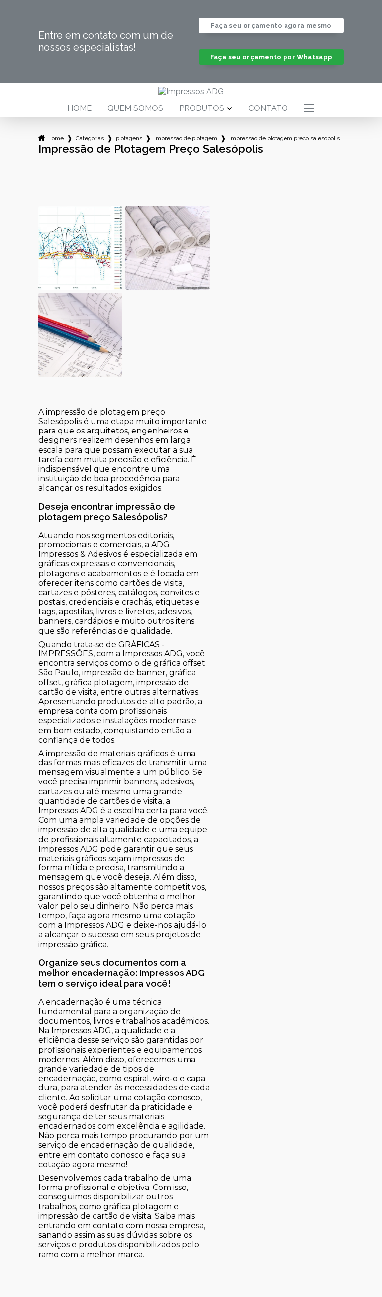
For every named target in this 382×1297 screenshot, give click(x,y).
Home (79, 108)
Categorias (90, 138)
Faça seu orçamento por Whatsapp (271, 57)
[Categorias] (309, 108)
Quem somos (135, 108)
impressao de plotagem (185, 138)
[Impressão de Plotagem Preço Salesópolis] (80, 248)
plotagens (129, 138)
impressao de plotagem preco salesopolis (284, 138)
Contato (268, 108)
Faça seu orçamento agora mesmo (271, 25)
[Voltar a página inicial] (191, 91)
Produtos (201, 108)
